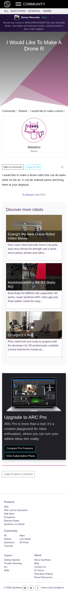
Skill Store (9, 513)
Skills (6, 570)
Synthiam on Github (14, 524)
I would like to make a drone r (47, 111)
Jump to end (32, 167)
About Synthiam (42, 559)
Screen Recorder (30, 17)
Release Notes (11, 520)
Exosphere (9, 517)
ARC (6, 506)
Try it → (45, 17)
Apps (22, 535)
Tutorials (8, 546)
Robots (23, 111)
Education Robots (43, 573)
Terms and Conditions (52, 587)
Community (8, 111)
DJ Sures (39, 570)
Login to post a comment (18, 474)
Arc (5, 566)
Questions (18, 11)
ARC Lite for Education (16, 510)
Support (8, 555)
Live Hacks (25, 539)
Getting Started (12, 559)
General (34, 11)
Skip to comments (12, 167)
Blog (36, 563)
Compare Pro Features (19, 448)
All (6, 11)
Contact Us (40, 566)
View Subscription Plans (20, 456)
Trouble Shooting (13, 563)
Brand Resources (43, 577)
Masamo (30, 194)
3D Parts (24, 542)
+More (47, 11)
